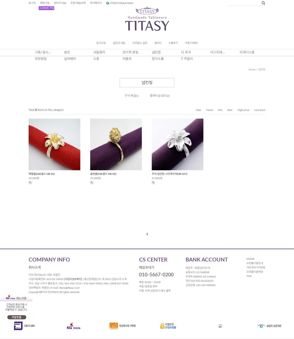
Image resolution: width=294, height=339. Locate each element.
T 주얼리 (187, 58)
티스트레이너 (218, 52)
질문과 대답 (119, 43)
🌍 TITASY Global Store (119, 3)
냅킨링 (156, 52)
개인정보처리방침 (255, 267)
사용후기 (173, 43)
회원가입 (45, 3)
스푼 (96, 58)
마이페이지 (96, 3)
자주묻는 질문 (139, 43)
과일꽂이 (99, 52)
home (252, 69)
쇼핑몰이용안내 (254, 263)
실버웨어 (70, 58)
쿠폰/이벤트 (191, 43)
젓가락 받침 (130, 52)
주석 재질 (130, 95)
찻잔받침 (41, 58)
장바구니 (60, 3)
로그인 (32, 3)
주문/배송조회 (78, 3)
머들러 (127, 58)
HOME (250, 259)
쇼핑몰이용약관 (254, 272)
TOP (249, 276)
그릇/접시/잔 (43, 52)
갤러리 (157, 43)
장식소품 (158, 58)
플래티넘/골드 (158, 95)
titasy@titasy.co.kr (69, 287)
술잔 (67, 52)
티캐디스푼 (247, 52)
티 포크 (186, 52)
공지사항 (101, 43)
